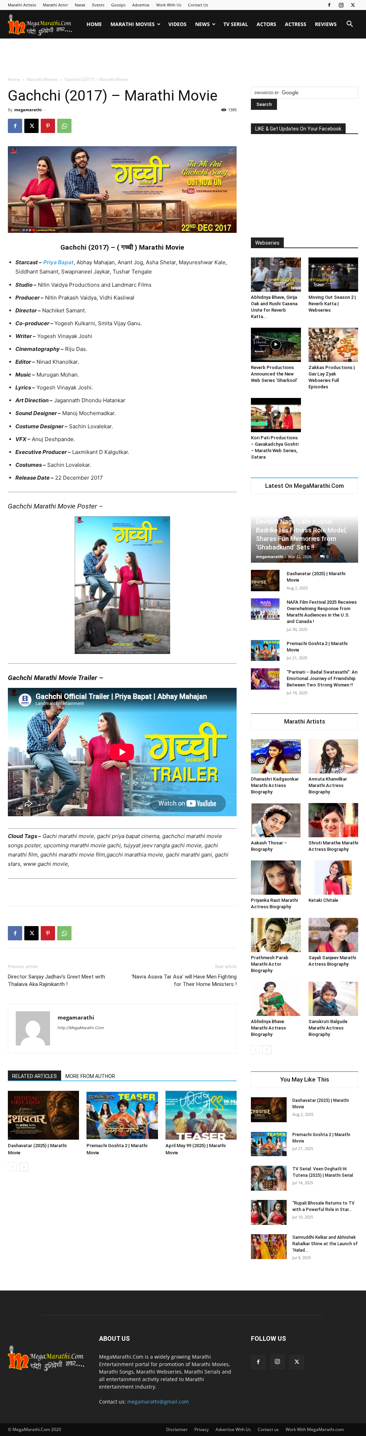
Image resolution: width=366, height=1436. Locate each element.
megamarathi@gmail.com (158, 1401)
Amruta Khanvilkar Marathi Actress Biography (327, 785)
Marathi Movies (132, 24)
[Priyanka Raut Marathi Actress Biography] (276, 877)
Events (98, 4)
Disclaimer (177, 1429)
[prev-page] (12, 1166)
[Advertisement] (183, 57)
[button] (349, 24)
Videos (177, 24)
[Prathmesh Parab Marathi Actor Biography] (276, 935)
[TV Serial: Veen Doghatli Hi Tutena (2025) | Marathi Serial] (269, 1178)
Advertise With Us (233, 1429)
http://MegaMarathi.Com (81, 1027)
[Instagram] (341, 5)
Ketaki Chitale (323, 900)
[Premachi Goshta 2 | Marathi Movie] (122, 1115)
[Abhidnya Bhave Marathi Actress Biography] (276, 999)
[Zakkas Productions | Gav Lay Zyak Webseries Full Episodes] (333, 345)
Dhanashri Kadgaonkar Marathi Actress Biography (275, 785)
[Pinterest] (48, 126)
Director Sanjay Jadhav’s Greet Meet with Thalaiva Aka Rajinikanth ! (56, 980)
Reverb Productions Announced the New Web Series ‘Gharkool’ (274, 374)
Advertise (140, 4)
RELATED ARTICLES (34, 1076)
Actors (266, 24)
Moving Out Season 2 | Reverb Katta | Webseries (332, 304)
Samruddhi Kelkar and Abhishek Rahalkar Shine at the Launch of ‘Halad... (325, 1244)
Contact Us (198, 4)
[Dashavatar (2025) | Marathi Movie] (43, 1115)
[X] (352, 5)
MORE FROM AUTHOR (90, 1076)
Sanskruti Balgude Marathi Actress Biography (327, 1028)
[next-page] (23, 1166)
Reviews (326, 24)
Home (94, 24)
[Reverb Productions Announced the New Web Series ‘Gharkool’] (276, 345)
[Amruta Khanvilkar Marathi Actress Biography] (333, 756)
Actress (295, 24)
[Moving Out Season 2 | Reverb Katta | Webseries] (333, 274)
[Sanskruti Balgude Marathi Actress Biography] (333, 999)
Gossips (118, 4)
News (202, 24)
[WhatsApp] (64, 126)
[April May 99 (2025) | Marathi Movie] (201, 1115)
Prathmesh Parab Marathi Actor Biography (269, 964)
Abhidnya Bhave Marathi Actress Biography (268, 1028)
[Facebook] (329, 5)
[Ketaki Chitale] (333, 877)
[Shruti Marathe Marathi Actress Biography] (333, 820)
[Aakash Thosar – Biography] (276, 820)
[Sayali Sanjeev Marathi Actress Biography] (333, 935)
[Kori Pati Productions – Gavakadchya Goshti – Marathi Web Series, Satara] (276, 415)
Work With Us (168, 4)
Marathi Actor (55, 4)
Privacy (201, 1429)
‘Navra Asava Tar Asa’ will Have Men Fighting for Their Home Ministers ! (184, 980)
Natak (80, 4)
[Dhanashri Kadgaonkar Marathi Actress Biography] (276, 756)
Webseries (267, 243)
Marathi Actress (22, 4)
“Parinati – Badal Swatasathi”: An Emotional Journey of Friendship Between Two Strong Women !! (322, 678)
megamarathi (27, 109)
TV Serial (235, 24)
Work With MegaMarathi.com (315, 1429)
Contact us (268, 1429)
